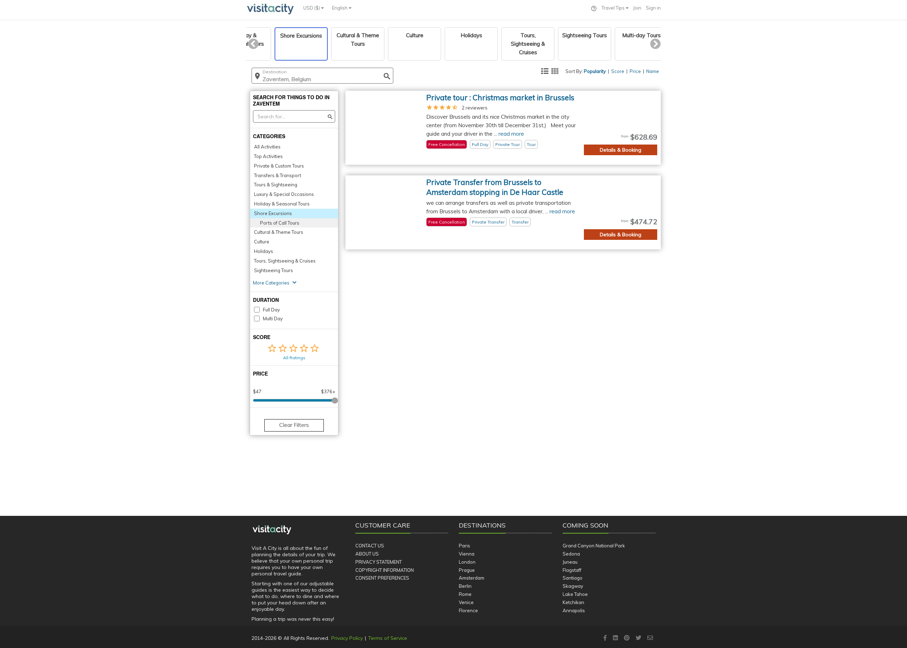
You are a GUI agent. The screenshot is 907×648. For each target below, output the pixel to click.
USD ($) (312, 8)
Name (652, 71)
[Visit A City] (272, 530)
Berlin (465, 586)
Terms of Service (387, 638)
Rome (465, 594)
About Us (367, 554)
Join (637, 8)
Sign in (653, 8)
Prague (467, 570)
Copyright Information (384, 570)
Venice (466, 602)
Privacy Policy (347, 638)
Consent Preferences (382, 578)
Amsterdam (471, 578)
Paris (464, 545)
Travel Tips (614, 8)
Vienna (466, 554)
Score (617, 71)
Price (635, 71)
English (340, 8)
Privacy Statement (378, 562)
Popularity (595, 71)
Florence (468, 610)
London (467, 562)
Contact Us (369, 545)
